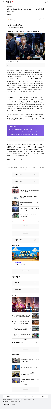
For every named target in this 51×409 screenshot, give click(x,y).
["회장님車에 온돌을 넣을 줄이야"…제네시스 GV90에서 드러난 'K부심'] (16, 376)
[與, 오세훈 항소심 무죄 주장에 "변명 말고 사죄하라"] (15, 205)
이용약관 (12, 401)
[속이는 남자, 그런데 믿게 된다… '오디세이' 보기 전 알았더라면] (16, 369)
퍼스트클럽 (20, 399)
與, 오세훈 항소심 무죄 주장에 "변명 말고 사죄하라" (29, 203)
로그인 (8, 396)
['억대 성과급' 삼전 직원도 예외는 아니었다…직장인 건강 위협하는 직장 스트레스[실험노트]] (35, 318)
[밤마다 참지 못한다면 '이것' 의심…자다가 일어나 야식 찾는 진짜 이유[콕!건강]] (35, 324)
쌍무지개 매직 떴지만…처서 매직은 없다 (29, 360)
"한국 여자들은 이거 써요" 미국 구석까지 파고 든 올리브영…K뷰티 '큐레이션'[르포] (22, 134)
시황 (11, 6)
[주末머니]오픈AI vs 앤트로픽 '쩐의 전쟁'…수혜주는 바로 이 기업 (29, 209)
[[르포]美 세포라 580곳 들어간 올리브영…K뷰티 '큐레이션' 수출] (15, 217)
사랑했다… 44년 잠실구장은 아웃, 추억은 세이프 (29, 380)
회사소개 (4, 399)
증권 (8, 6)
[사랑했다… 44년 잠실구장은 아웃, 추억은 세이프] (16, 382)
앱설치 (20, 396)
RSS (33, 399)
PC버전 (31, 396)
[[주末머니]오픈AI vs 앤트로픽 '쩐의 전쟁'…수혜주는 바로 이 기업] (15, 211)
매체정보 (16, 401)
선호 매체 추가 (11, 19)
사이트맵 (42, 396)
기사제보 (29, 399)
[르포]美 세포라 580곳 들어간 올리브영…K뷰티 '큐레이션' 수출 (29, 215)
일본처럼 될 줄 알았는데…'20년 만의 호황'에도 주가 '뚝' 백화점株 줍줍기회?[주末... (23, 131)
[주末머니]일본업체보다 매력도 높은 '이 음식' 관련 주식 (29, 197)
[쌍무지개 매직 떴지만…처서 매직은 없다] (16, 362)
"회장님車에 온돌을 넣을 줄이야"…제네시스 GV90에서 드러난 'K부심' (29, 373)
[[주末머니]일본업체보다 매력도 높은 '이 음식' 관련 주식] (15, 199)
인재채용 (15, 399)
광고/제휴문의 (9, 399)
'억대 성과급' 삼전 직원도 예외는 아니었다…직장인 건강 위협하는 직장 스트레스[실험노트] (22, 317)
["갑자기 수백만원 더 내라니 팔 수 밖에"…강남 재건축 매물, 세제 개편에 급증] (35, 331)
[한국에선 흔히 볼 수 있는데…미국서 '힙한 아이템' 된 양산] (35, 337)
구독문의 (25, 399)
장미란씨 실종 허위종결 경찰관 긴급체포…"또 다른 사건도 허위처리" (20, 129)
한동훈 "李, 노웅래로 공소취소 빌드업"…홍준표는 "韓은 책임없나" (29, 191)
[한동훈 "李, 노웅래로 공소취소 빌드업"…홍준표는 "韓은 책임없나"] (15, 193)
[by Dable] (37, 343)
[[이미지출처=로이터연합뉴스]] (25, 46)
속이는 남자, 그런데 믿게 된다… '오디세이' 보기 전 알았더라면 (29, 367)
